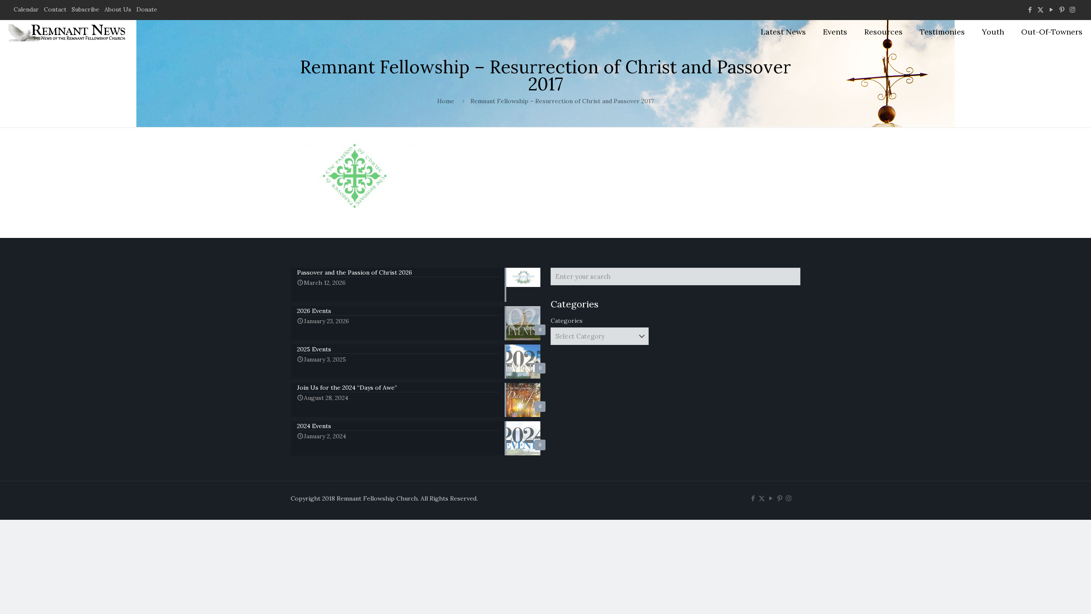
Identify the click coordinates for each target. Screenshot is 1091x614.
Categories (567, 320)
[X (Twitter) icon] (1040, 10)
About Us (117, 9)
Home (445, 101)
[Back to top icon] (1050, 596)
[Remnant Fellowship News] (68, 32)
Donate (146, 9)
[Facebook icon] (1030, 10)
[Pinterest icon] (1062, 10)
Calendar (26, 9)
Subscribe (85, 9)
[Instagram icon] (1072, 10)
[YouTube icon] (1051, 10)
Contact (55, 9)
